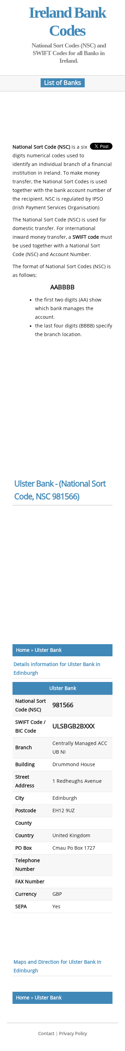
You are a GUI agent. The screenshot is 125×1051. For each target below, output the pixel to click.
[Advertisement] (68, 119)
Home (23, 650)
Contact (46, 1033)
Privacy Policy (73, 1033)
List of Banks (62, 83)
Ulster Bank (48, 650)
